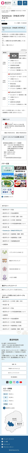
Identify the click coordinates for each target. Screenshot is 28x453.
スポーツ (8, 10)
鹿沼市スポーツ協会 (8, 209)
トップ (3, 10)
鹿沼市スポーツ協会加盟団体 (11, 213)
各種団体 (13, 10)
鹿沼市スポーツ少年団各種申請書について (14, 223)
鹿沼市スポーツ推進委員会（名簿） (12, 237)
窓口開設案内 (14, 357)
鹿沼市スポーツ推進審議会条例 (11, 241)
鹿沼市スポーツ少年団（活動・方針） (13, 216)
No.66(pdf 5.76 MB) (15, 92)
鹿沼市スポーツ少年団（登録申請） (12, 220)
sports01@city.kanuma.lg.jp (13, 157)
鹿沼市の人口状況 (10, 408)
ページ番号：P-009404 (20, 23)
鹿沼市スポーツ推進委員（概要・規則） (14, 234)
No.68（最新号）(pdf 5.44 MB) (18, 55)
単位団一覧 (6, 227)
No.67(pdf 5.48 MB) (15, 74)
